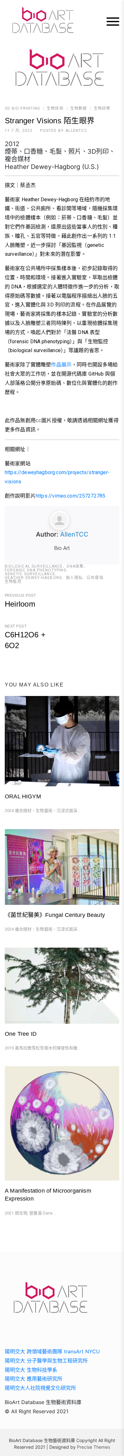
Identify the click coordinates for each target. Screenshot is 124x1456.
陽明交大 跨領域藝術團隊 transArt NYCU (52, 1351)
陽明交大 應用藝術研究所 (33, 1378)
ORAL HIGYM (23, 796)
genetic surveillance (30, 574)
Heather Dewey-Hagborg (33, 578)
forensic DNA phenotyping (35, 570)
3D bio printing (22, 108)
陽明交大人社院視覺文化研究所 (40, 1388)
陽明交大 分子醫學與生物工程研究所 (46, 1360)
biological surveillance (34, 566)
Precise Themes (93, 1447)
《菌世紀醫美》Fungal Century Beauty (55, 915)
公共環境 (94, 578)
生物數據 (78, 108)
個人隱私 (74, 578)
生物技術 (55, 108)
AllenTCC (76, 130)
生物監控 (13, 581)
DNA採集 (75, 566)
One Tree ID (21, 1034)
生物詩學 (102, 108)
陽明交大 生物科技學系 (31, 1370)
